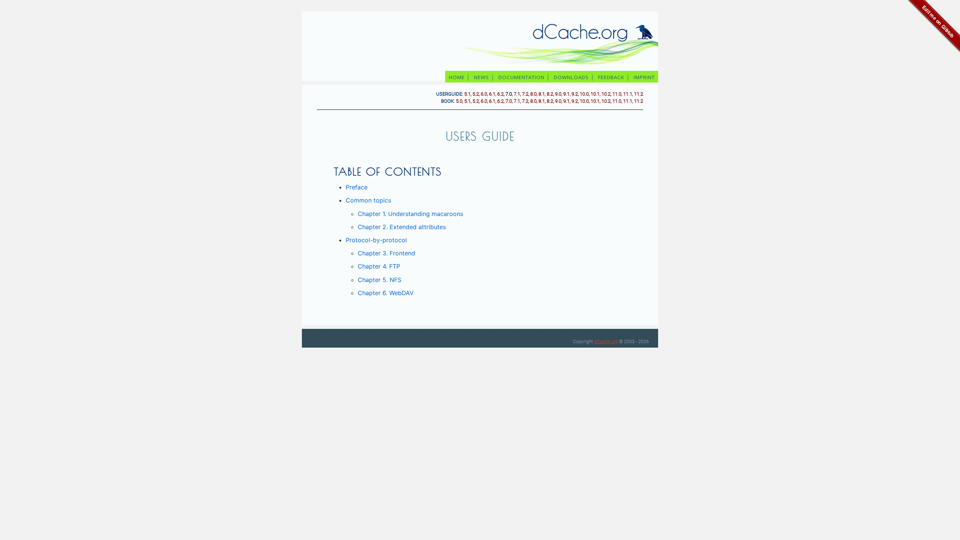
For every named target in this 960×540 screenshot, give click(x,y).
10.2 (606, 94)
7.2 (525, 94)
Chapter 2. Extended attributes (402, 227)
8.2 (550, 94)
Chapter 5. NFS (379, 280)
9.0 (558, 94)
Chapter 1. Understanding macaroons (410, 214)
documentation (521, 77)
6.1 (492, 94)
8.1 (541, 94)
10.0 (584, 94)
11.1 (627, 94)
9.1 (566, 94)
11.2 (638, 94)
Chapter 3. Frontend (386, 253)
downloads (571, 77)
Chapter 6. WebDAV (386, 293)
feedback (611, 77)
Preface (357, 187)
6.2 (500, 94)
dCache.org (606, 341)
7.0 (509, 101)
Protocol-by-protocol (376, 240)
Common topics (368, 200)
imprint (645, 77)
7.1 (517, 94)
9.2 (575, 94)
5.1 (467, 94)
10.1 (595, 94)
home (457, 77)
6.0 (484, 94)
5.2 (475, 94)
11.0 (616, 94)
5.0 (459, 101)
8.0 (533, 94)
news (481, 77)
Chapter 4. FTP (379, 266)
